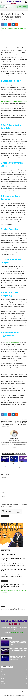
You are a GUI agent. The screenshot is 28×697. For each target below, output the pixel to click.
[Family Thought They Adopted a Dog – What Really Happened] (5, 651)
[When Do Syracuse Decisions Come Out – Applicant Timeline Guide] (5, 643)
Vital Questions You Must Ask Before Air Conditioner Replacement (12, 586)
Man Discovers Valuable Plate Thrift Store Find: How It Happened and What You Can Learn (5, 465)
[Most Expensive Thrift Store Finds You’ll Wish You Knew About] (14, 459)
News (2, 669)
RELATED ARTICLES (7, 453)
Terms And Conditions (14, 692)
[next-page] (15, 470)
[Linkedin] (13, 24)
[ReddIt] (16, 24)
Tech (2, 676)
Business (3, 674)
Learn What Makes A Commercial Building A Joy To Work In (21, 422)
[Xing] (14, 449)
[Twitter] (5, 24)
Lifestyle (3, 461)
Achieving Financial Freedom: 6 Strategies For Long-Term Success (7, 423)
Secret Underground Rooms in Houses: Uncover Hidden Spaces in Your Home (23, 465)
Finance (3, 681)
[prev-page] (13, 470)
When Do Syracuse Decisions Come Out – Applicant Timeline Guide (18, 643)
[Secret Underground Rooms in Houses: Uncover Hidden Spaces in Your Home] (23, 459)
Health (2, 678)
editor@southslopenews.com (16, 632)
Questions (3, 683)
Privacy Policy (20, 691)
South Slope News (20, 695)
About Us (13, 691)
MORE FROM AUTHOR (20, 453)
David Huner (14, 438)
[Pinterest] (9, 24)
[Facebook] (2, 24)
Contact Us (7, 691)
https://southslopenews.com (14, 440)
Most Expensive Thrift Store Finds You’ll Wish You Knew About (14, 464)
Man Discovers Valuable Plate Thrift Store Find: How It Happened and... (18, 658)
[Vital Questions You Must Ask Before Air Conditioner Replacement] (14, 598)
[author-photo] (14, 433)
